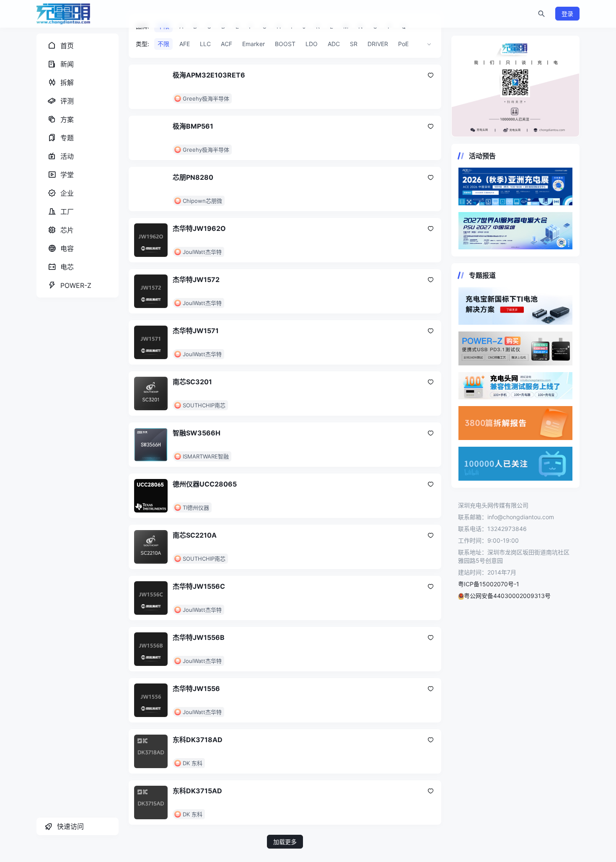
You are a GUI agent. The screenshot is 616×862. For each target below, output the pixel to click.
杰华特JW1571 (196, 330)
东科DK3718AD (198, 739)
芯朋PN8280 (193, 177)
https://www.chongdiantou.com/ (515, 86)
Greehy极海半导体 (206, 98)
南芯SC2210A (195, 535)
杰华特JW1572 (196, 279)
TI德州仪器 (196, 507)
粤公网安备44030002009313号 (507, 595)
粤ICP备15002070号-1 (488, 584)
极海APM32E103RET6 (209, 75)
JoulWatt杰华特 (202, 252)
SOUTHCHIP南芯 (204, 405)
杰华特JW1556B (199, 637)
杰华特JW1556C (199, 586)
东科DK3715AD (197, 791)
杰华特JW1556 (196, 688)
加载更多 (285, 841)
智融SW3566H (196, 433)
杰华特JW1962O (199, 228)
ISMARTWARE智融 (206, 456)
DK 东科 (192, 763)
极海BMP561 (193, 126)
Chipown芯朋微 (202, 200)
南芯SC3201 (192, 382)
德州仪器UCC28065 (205, 484)
